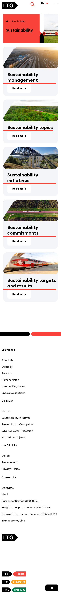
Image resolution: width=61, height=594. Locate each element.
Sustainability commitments (23, 230)
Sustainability (18, 21)
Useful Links (9, 445)
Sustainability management (22, 77)
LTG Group (8, 349)
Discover (7, 400)
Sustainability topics (30, 127)
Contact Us (9, 477)
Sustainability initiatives (22, 177)
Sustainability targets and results (31, 283)
